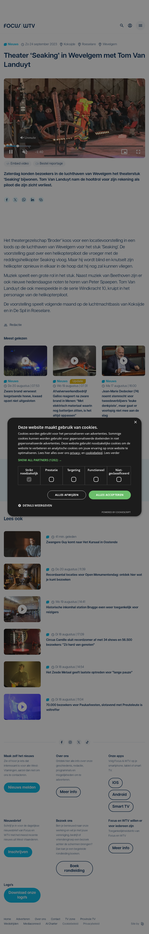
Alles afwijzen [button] (67, 495)
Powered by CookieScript (116, 512)
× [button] (135, 422)
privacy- (75, 453)
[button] (74, 460)
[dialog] (74, 467)
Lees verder (112, 453)
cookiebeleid (94, 453)
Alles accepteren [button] (109, 495)
